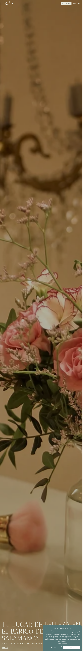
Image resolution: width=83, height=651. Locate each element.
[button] (2, 3)
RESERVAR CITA (66, 3)
